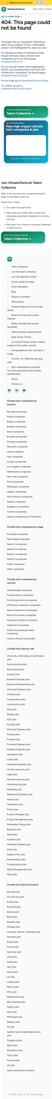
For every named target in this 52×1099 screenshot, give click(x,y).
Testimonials (17, 301)
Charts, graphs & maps (22, 281)
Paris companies (15, 481)
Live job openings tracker (24, 276)
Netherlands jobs (15, 996)
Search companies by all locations (24, 516)
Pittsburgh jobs (14, 1016)
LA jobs (11, 976)
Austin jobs (12, 902)
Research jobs (14, 829)
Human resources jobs (18, 769)
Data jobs (12, 709)
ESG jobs (11, 719)
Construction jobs (16, 704)
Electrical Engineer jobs (19, 729)
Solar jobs (12, 849)
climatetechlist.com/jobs (14, 75)
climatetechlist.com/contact (16, 88)
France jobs (13, 946)
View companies (19, 266)
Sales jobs (12, 834)
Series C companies (17, 554)
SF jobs (10, 1027)
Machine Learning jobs (18, 779)
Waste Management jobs (19, 869)
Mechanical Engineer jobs (20, 794)
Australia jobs (14, 906)
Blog (13, 291)
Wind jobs (12, 874)
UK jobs (11, 1065)
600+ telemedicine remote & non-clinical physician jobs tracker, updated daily (24, 370)
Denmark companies (17, 446)
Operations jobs (15, 804)
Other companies (15, 569)
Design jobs (13, 714)
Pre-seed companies (17, 534)
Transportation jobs (17, 864)
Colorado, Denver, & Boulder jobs (23, 932)
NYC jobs (12, 992)
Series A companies (17, 544)
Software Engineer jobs (18, 844)
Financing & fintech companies (22, 620)
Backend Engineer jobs (18, 679)
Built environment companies (21, 615)
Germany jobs (14, 952)
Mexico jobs (13, 986)
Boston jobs (13, 912)
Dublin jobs (12, 942)
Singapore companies (18, 506)
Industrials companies (18, 625)
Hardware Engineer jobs (19, 764)
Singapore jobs (14, 1040)
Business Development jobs (21, 684)
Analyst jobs (13, 674)
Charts (48, 9)
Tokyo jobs (12, 1055)
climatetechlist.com (11, 61)
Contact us (16, 384)
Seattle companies (16, 501)
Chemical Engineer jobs (19, 689)
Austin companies (16, 416)
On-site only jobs (15, 896)
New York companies (17, 476)
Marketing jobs (14, 789)
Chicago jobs (13, 926)
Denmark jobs (14, 936)
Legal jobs (12, 774)
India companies (15, 451)
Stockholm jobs (15, 1050)
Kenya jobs (12, 972)
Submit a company (20, 296)
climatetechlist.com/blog (34, 80)
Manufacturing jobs (16, 784)
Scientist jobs (14, 839)
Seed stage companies (18, 539)
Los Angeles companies (19, 466)
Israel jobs (12, 962)
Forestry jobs (13, 739)
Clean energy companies (19, 590)
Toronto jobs (13, 1060)
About (41, 9)
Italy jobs (11, 966)
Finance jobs (13, 734)
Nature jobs (13, 799)
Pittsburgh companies (18, 486)
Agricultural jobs (15, 669)
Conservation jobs (16, 699)
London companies (16, 461)
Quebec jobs (13, 1022)
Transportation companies (20, 595)
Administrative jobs (17, 664)
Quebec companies (16, 491)
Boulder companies (16, 426)
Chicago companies (17, 441)
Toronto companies (16, 511)
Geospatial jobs (15, 754)
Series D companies (17, 559)
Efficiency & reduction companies (24, 605)
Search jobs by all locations (20, 1070)
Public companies (16, 564)
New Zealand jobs (16, 1002)
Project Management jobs (20, 819)
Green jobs (12, 759)
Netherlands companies (19, 471)
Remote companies (17, 411)
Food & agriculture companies (22, 600)
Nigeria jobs (13, 1006)
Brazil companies (15, 431)
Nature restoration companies (22, 610)
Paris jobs (12, 1012)
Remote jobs (13, 892)
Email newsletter (19, 286)
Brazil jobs (12, 916)
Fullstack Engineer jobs (18, 749)
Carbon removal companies (21, 638)
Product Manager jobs (18, 814)
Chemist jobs (13, 694)
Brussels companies (17, 436)
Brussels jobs (13, 922)
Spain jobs (12, 1045)
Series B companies (17, 549)
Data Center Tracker (21, 337)
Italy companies (15, 456)
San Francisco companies (20, 496)
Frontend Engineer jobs (18, 744)
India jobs (12, 956)
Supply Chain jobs (16, 854)
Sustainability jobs (16, 859)
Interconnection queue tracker (26, 332)
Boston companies (16, 421)
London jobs (13, 982)
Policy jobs (12, 809)
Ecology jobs (13, 724)
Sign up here (40, 3)
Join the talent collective (23, 271)
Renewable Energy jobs (19, 824)
